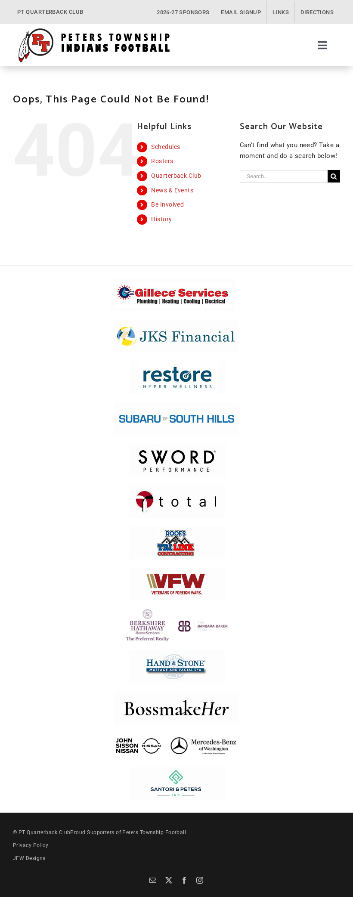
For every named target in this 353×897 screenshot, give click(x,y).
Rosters (162, 161)
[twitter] (168, 880)
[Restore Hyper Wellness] (178, 364)
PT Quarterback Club (45, 832)
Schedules (165, 146)
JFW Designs (29, 858)
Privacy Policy (30, 845)
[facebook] (184, 880)
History (161, 219)
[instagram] (199, 880)
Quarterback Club (176, 175)
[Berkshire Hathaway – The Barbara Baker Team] (176, 612)
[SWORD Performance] (176, 447)
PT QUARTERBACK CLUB (50, 12)
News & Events (172, 190)
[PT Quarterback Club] (94, 30)
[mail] (152, 880)
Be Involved (167, 204)
